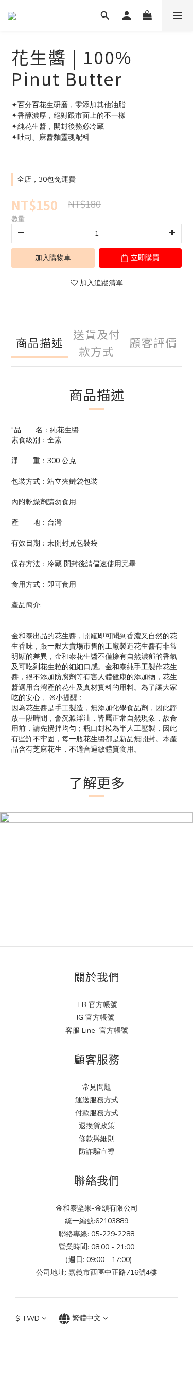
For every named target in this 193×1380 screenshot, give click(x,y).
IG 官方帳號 (96, 1018)
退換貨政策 (97, 1126)
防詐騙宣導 (97, 1151)
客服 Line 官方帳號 (96, 1030)
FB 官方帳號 (96, 1005)
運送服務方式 (96, 1100)
